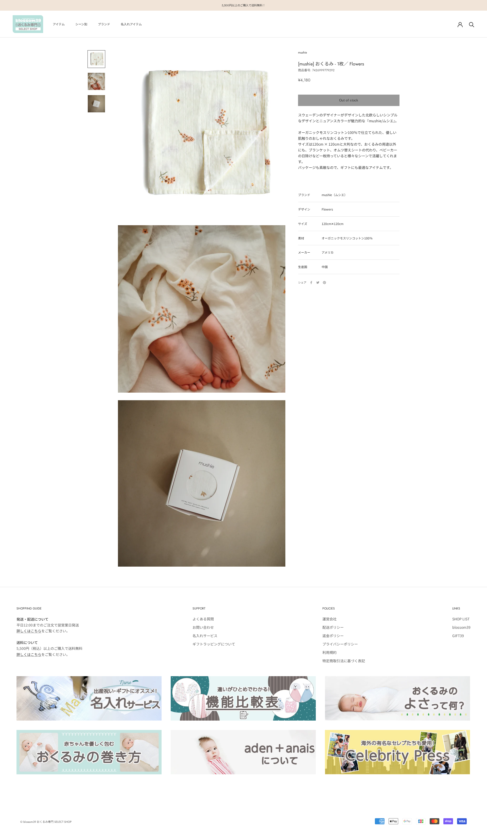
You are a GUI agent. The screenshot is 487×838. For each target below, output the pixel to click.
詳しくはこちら (28, 630)
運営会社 (329, 618)
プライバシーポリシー (340, 644)
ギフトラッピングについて (214, 644)
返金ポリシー (333, 635)
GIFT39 (458, 635)
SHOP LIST (460, 618)
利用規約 (329, 652)
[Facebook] (311, 282)
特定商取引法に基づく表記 (343, 660)
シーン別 (81, 24)
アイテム (59, 24)
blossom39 (461, 627)
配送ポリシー (333, 627)
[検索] (471, 24)
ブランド (104, 24)
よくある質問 (203, 618)
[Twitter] (317, 282)
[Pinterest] (324, 282)
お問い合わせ (203, 627)
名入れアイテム (131, 24)
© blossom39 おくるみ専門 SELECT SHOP (46, 822)
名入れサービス (205, 635)
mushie (302, 52)
